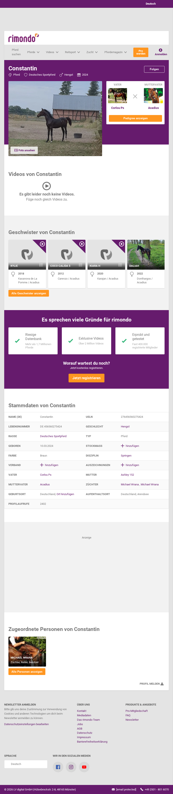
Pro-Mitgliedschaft (137, 710)
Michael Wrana (130, 484)
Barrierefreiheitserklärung (92, 741)
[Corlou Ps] (117, 102)
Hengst (68, 74)
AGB (79, 728)
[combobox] (154, 4)
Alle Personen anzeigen (26, 671)
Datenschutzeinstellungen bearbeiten (26, 724)
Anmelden (161, 54)
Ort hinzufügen (65, 494)
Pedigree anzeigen (135, 118)
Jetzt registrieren (86, 378)
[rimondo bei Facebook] (58, 767)
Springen (126, 455)
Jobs (80, 724)
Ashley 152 (127, 474)
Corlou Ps (117, 108)
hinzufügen (132, 445)
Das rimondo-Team (88, 719)
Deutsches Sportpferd (42, 74)
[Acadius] (153, 102)
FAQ (128, 715)
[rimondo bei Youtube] (84, 767)
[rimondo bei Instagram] (71, 767)
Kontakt (81, 710)
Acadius (153, 108)
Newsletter (132, 719)
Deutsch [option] (150, 3)
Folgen (154, 69)
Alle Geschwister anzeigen (28, 293)
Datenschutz (84, 732)
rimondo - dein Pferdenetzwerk (23, 38)
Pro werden (140, 52)
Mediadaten (84, 715)
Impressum (84, 737)
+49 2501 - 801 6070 (156, 789)
